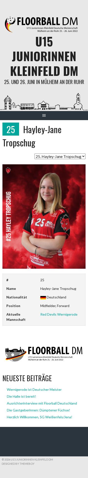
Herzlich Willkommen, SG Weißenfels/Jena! (39, 417)
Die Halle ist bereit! (21, 396)
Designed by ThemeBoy (18, 463)
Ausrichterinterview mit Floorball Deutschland (42, 403)
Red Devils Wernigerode (58, 314)
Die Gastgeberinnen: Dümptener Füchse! (38, 410)
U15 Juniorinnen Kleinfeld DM (44, 55)
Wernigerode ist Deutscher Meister (34, 389)
